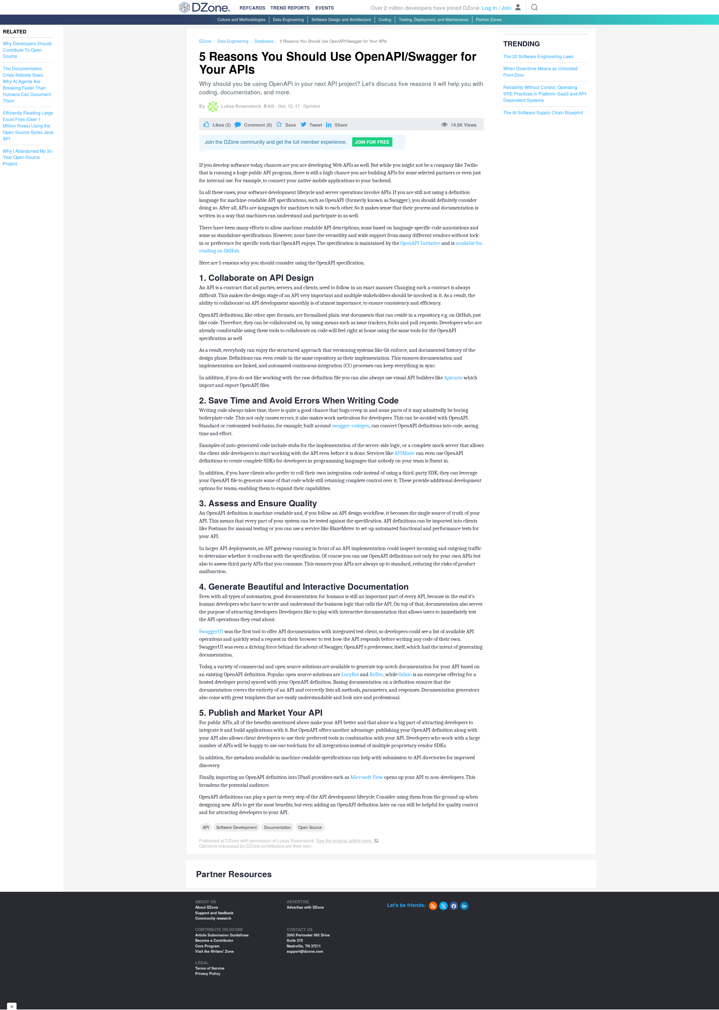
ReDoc (376, 674)
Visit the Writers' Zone (214, 951)
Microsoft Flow (366, 777)
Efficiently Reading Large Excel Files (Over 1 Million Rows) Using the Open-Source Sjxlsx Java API (28, 126)
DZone (205, 41)
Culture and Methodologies (241, 19)
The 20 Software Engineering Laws (538, 56)
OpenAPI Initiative (420, 243)
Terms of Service (209, 968)
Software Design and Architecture (341, 19)
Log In (489, 7)
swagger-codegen (350, 426)
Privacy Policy (207, 973)
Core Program (207, 946)
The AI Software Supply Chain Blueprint (543, 113)
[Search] (534, 7)
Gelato (405, 674)
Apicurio (453, 378)
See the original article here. (344, 840)
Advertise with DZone (305, 907)
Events (324, 8)
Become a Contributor (214, 940)
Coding (385, 19)
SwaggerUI (211, 631)
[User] (518, 7)
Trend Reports (290, 7)
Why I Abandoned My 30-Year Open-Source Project (28, 157)
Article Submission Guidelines (222, 935)
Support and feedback (214, 912)
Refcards (252, 7)
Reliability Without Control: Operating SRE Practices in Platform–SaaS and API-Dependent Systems (545, 93)
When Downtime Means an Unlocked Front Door (540, 71)
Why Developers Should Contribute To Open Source (27, 50)
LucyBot (350, 674)
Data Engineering (288, 19)
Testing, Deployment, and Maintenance (433, 19)
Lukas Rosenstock (241, 106)
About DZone (206, 907)
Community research (213, 918)
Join (506, 7)
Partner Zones (489, 19)
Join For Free (372, 142)
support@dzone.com (305, 951)
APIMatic (404, 453)
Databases (264, 41)
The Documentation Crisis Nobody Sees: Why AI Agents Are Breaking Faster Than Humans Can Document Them (27, 84)
